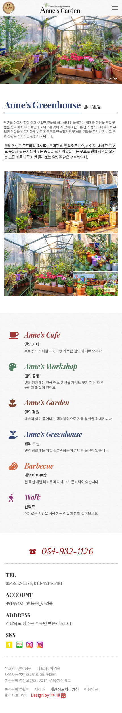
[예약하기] (8, 7)
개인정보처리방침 (64, 689)
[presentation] (5, 49)
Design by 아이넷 (46, 695)
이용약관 (91, 689)
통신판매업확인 (17, 689)
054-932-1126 (67, 551)
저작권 (39, 689)
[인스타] (29, 644)
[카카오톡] (9, 644)
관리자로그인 (15, 695)
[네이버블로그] (19, 644)
